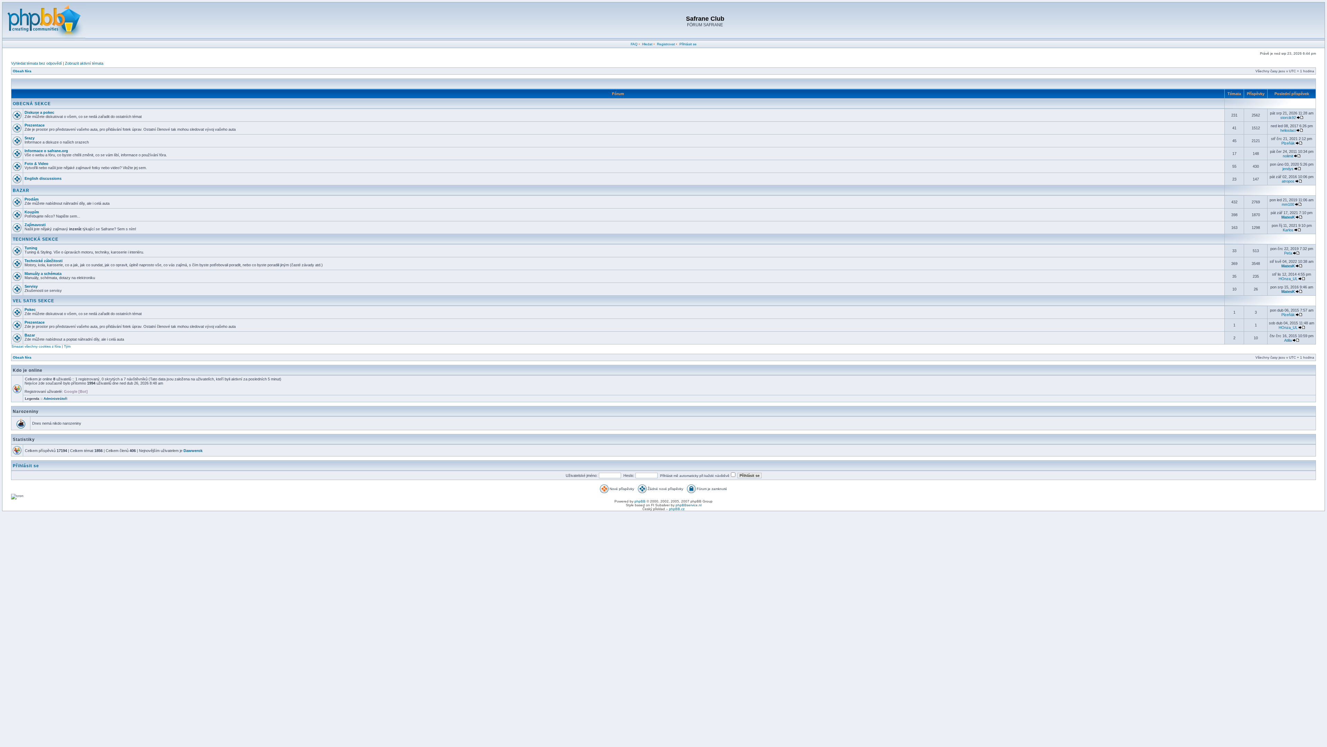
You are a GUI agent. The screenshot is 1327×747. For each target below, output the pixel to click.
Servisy (31, 286)
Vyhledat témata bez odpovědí (36, 63)
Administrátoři (55, 398)
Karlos (1288, 230)
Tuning (31, 248)
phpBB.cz (677, 509)
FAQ (634, 44)
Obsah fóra (22, 71)
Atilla (1288, 340)
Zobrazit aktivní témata (84, 63)
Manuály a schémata (43, 273)
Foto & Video (36, 164)
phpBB (640, 501)
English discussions (43, 178)
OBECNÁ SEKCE (32, 103)
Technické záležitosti (44, 261)
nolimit (1288, 156)
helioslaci (1288, 130)
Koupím (32, 212)
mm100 (1288, 204)
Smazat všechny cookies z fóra (36, 346)
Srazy (30, 138)
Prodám (32, 199)
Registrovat (666, 44)
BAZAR (21, 190)
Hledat (647, 44)
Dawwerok (193, 451)
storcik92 (1288, 118)
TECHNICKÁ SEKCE (35, 239)
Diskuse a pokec (39, 112)
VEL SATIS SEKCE (33, 300)
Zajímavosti (35, 225)
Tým (67, 346)
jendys (1287, 169)
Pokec (30, 309)
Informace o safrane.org (46, 151)
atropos (1288, 181)
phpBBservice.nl (689, 505)
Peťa (1288, 253)
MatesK (1288, 217)
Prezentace (35, 125)
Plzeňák (1288, 143)
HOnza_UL (1288, 279)
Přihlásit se (688, 44)
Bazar (30, 335)
